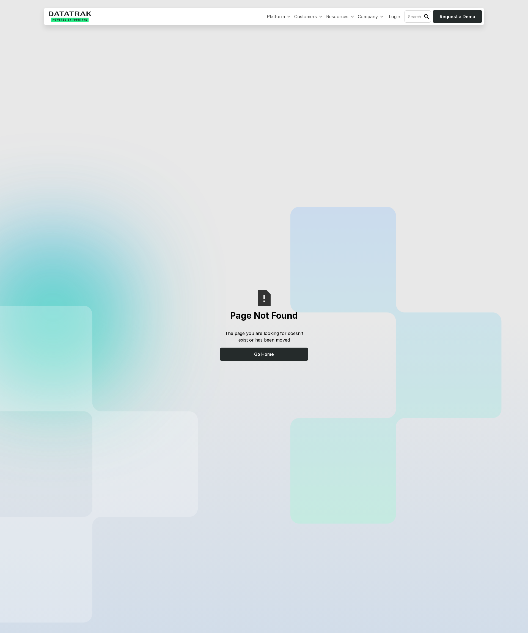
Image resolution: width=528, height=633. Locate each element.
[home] (70, 16)
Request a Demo (457, 16)
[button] (278, 16)
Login (394, 16)
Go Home (264, 354)
